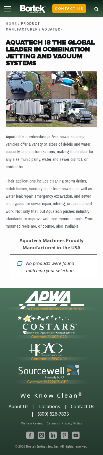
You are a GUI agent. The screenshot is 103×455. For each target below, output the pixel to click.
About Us (19, 406)
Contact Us (69, 8)
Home (11, 23)
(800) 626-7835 (53, 414)
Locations (49, 406)
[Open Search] (96, 7)
